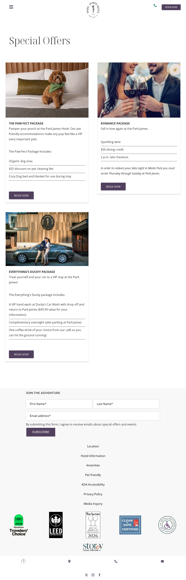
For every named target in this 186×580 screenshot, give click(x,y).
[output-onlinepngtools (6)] (93, 3)
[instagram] (93, 574)
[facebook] (99, 574)
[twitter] (86, 574)
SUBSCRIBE (40, 432)
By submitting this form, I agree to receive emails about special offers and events (81, 424)
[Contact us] (156, 5)
